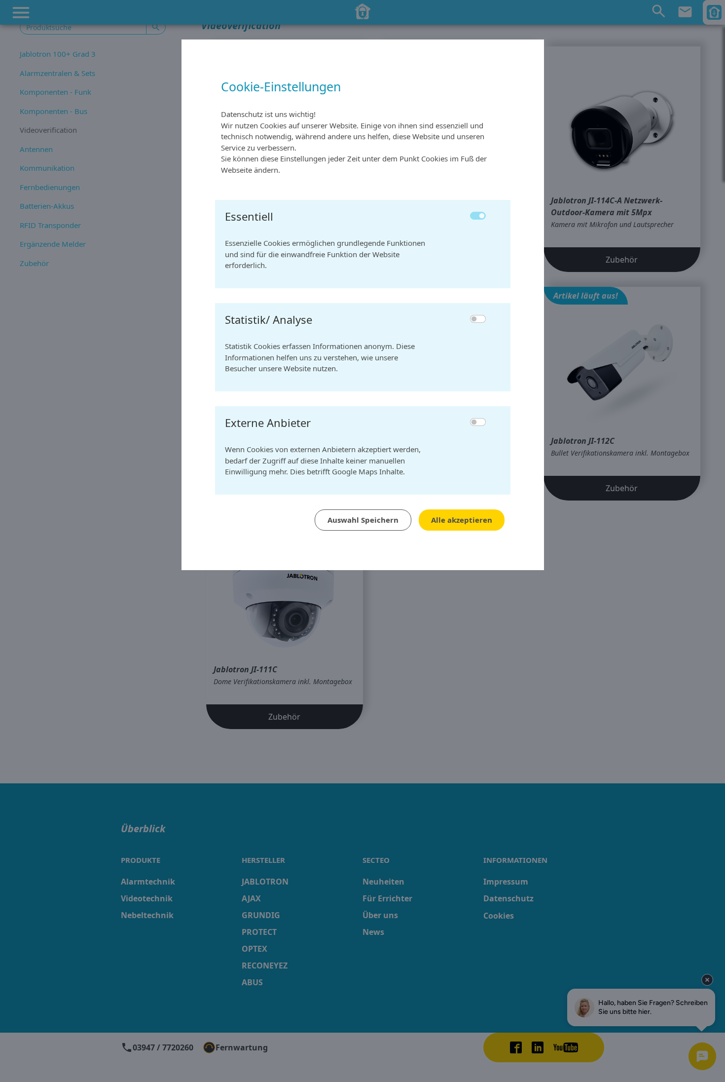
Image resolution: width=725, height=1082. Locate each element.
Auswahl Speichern (363, 520)
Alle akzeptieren (461, 520)
